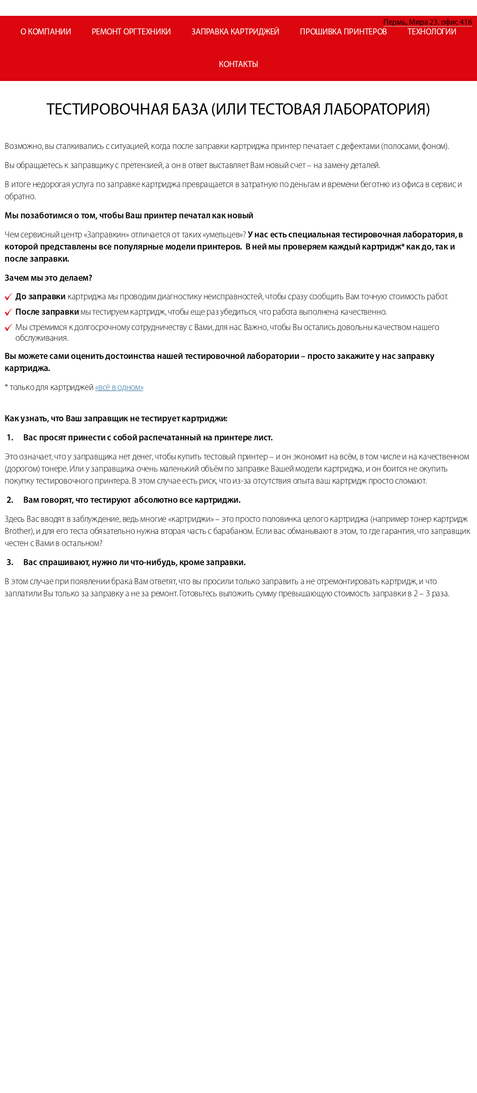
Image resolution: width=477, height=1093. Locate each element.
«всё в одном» (119, 388)
